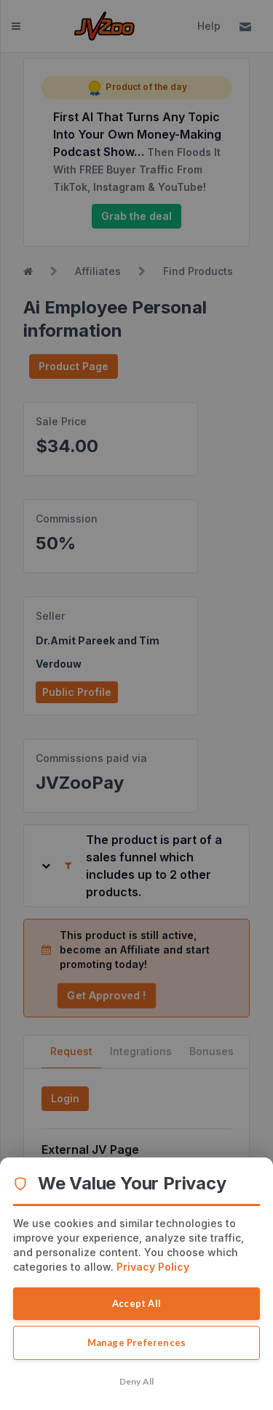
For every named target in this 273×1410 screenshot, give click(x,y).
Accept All (136, 1303)
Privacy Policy (152, 1267)
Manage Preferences (136, 1342)
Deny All (136, 1381)
